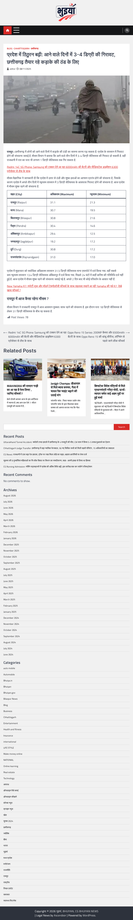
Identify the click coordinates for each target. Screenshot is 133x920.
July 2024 (7, 648)
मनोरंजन (6, 864)
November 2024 (11, 624)
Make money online (12, 754)
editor (13, 69)
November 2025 (11, 550)
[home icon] (7, 30)
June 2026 (8, 507)
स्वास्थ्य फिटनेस (9, 900)
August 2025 (9, 569)
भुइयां (5, 851)
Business (7, 711)
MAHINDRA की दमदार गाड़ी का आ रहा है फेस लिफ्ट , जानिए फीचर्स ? (22, 390)
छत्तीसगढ (34, 48)
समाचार (6, 894)
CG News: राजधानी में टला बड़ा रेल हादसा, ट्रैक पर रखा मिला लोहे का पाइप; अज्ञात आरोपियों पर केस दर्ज (45, 454)
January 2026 (9, 538)
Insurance (8, 735)
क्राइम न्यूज (8, 809)
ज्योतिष (6, 833)
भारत (5, 845)
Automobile (9, 674)
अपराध (6, 784)
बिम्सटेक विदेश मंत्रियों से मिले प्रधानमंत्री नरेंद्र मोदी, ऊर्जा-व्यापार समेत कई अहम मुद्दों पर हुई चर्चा (110, 391)
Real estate (9, 772)
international (9, 741)
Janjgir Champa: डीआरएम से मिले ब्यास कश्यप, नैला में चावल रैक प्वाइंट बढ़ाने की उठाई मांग (65, 389)
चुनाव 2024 (8, 821)
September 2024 (11, 636)
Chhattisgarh (21, 48)
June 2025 (8, 581)
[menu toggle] (16, 30)
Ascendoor (60, 915)
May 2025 (8, 587)
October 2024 (10, 630)
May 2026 (8, 514)
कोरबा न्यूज (7, 803)
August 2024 (9, 642)
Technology (8, 778)
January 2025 (9, 611)
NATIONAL (8, 760)
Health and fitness (12, 729)
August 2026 (9, 495)
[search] (127, 30)
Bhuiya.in (7, 680)
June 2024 (8, 654)
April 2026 (8, 520)
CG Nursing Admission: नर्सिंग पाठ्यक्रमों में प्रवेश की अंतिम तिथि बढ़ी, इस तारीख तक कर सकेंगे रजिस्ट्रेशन (47, 466)
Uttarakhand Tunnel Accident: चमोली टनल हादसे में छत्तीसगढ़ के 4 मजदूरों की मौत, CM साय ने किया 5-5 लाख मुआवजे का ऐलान (56, 442)
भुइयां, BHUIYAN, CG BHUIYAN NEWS (77, 911)
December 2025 (11, 544)
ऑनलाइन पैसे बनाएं (11, 790)
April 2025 (8, 593)
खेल (5, 815)
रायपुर (5, 876)
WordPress (89, 915)
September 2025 (11, 562)
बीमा (5, 839)
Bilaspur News (10, 698)
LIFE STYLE (8, 747)
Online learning (10, 766)
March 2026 (9, 526)
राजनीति (6, 870)
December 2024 (11, 618)
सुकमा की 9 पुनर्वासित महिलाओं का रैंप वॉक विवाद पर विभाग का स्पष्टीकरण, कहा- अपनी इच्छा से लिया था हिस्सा (46, 460)
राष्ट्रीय (6, 882)
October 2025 (10, 556)
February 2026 (10, 532)
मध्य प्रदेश (7, 858)
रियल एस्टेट (8, 888)
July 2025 (7, 575)
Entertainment (10, 723)
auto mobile (9, 668)
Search (121, 427)
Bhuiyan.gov (9, 692)
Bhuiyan (7, 686)
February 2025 (10, 605)
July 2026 (7, 501)
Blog (9, 48)
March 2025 (9, 599)
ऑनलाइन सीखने (10, 796)
